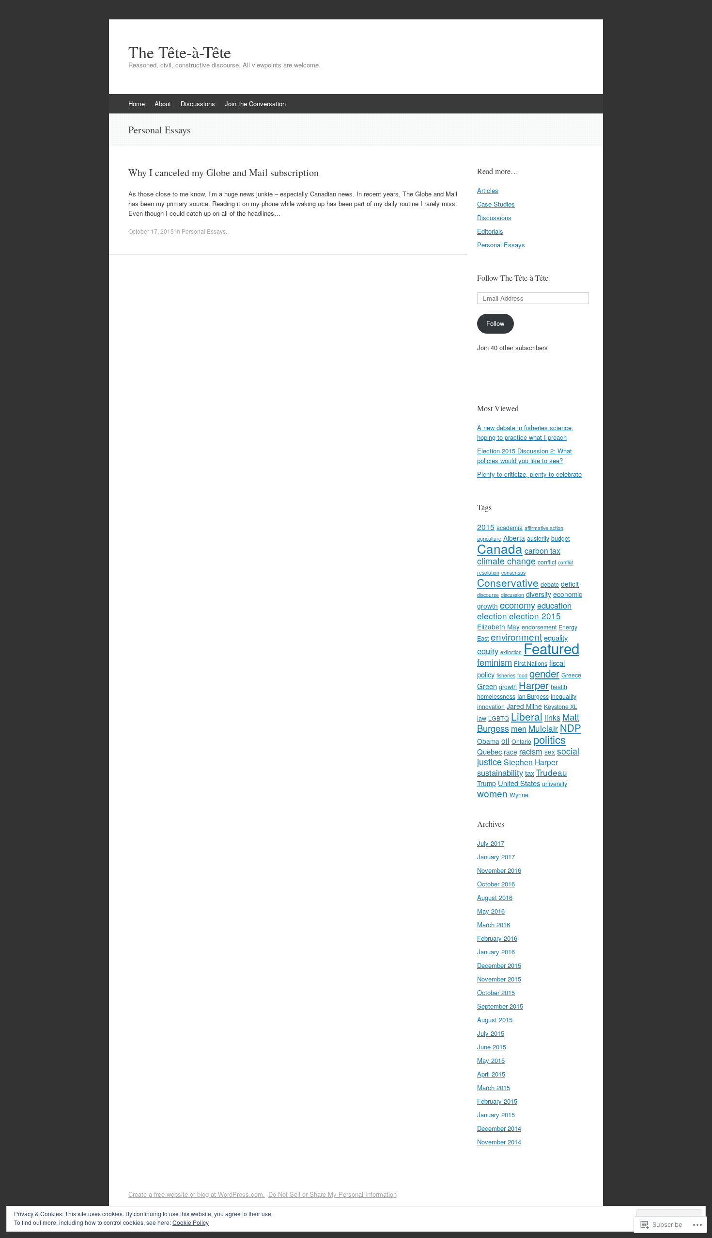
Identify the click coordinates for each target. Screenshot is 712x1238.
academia (509, 527)
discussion (512, 594)
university (554, 783)
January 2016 (496, 951)
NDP (570, 728)
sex (549, 751)
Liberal (526, 716)
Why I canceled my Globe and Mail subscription (223, 172)
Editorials (490, 231)
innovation (491, 706)
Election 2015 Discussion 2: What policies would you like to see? (524, 455)
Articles (487, 190)
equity (487, 651)
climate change (506, 561)
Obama (488, 741)
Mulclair (543, 728)
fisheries (505, 675)
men (518, 728)
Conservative (508, 582)
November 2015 (499, 978)
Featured (551, 648)
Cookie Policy (190, 1222)
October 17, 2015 (151, 231)
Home (136, 103)
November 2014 (499, 1141)
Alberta (514, 538)
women (492, 793)
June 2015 (491, 1046)
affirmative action (544, 527)
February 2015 (497, 1101)
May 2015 (491, 1060)
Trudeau (551, 772)
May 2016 (491, 911)
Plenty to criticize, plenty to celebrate (529, 474)
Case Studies (496, 204)
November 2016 (499, 870)
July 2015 (490, 1033)
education (554, 605)
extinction (511, 652)
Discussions (198, 103)
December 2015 (499, 965)
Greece (571, 675)
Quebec (489, 751)
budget (560, 538)
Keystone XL (560, 706)
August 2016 (494, 897)
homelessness (496, 696)
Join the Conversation (255, 103)
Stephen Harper (531, 761)
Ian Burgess (533, 696)
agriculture (489, 538)
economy (517, 604)
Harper (534, 685)
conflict (547, 562)
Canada (500, 548)
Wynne (519, 794)
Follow (495, 323)
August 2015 (494, 1019)
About (163, 103)
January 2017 (496, 856)
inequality (563, 696)
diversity (538, 594)
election (492, 616)
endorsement (539, 627)
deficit (570, 584)
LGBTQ (498, 718)
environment (516, 636)
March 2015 (493, 1087)
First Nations (530, 663)
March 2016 (493, 924)
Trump (486, 783)
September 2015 (500, 1006)
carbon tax (542, 550)
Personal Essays (204, 231)
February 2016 (497, 938)
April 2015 (491, 1073)
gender (544, 673)
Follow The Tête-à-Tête (512, 278)
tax (529, 773)
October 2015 (496, 992)
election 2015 (535, 616)
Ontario (521, 741)
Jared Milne (524, 706)
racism (530, 751)
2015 (486, 526)
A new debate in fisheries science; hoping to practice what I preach (525, 432)
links (552, 717)
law (481, 718)
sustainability (500, 772)
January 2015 (496, 1114)
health (559, 686)
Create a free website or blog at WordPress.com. (196, 1194)
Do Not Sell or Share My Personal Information (332, 1194)
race (510, 751)
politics (549, 739)
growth (508, 686)
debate (550, 584)
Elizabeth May (498, 626)
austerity (538, 538)
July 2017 (490, 843)
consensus (513, 572)
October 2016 (496, 883)
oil (505, 740)
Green (487, 686)
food (522, 675)
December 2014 (499, 1128)
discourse (488, 594)
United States (519, 783)
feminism (494, 662)
